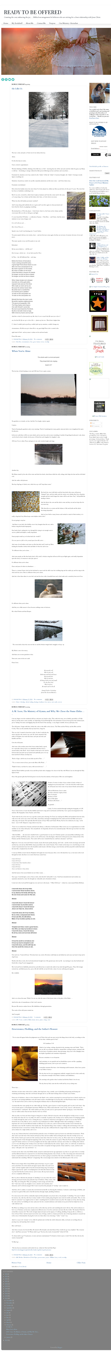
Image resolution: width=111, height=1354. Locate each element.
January (8, 1337)
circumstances (26, 342)
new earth (54, 702)
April (7, 1320)
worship (47, 342)
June (7, 1315)
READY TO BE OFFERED (32, 11)
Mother (21, 1257)
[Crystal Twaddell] (99, 412)
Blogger (59, 1347)
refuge (45, 1020)
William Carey (54, 1257)
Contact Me (41, 23)
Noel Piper (34, 1257)
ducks (27, 702)
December (9, 1300)
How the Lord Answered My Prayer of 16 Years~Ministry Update (99, 183)
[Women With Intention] (100, 416)
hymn (38, 342)
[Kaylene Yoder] (99, 352)
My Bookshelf (17, 23)
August (8, 1310)
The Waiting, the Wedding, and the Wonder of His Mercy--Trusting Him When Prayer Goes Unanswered (99, 230)
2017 (6, 1291)
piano (41, 1020)
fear (31, 342)
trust (49, 1020)
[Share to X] (49, 339)
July (7, 1313)
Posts (93, 423)
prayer (47, 1257)
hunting (36, 702)
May (7, 1317)
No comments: (38, 339)
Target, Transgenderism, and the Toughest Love (102, 245)
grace (34, 342)
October (8, 1305)
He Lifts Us (17, 88)
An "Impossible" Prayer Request (103, 214)
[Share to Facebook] (51, 339)
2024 (6, 1274)
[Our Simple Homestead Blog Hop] (99, 287)
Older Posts (81, 1263)
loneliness (41, 702)
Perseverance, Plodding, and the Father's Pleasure (35, 1029)
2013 (6, 1340)
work (59, 1257)
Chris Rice (18, 342)
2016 (6, 1293)
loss (46, 702)
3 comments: (37, 1017)
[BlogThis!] (47, 339)
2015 (6, 1296)
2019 (6, 1286)
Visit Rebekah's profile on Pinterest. (98, 166)
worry (42, 342)
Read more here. (94, 118)
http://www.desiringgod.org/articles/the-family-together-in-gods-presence (31, 1250)
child (17, 1257)
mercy (49, 702)
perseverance (41, 1257)
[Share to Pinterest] (52, 339)
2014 (6, 1298)
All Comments (95, 426)
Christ (17, 702)
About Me (29, 23)
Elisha (29, 1020)
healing (31, 702)
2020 (6, 1284)
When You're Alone (21, 351)
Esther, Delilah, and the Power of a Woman (103, 258)
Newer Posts (16, 1263)
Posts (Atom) (22, 1266)
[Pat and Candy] (99, 357)
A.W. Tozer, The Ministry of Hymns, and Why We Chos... (22, 1332)
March (8, 1322)
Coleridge (22, 702)
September (9, 1308)
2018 (6, 1289)
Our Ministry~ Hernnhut (68, 23)
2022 (6, 1279)
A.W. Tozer (19, 1020)
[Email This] (46, 339)
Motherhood (27, 1257)
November (9, 1303)
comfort (25, 1020)
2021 (6, 1281)
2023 (6, 1276)
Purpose (52, 23)
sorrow (60, 702)
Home (5, 23)
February (8, 1325)
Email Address (95, 148)
